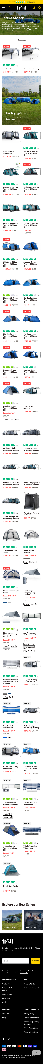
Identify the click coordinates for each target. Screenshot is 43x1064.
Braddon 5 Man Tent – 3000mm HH (10, 372)
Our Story (5, 1013)
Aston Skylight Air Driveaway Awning (11, 517)
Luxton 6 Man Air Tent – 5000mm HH (30, 225)
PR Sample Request (31, 988)
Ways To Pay (7, 994)
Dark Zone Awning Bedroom (31, 514)
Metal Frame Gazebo (28, 551)
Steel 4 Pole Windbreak (8, 727)
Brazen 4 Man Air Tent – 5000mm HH (30, 153)
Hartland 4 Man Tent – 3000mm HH (30, 300)
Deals (4, 1002)
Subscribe (35, 960)
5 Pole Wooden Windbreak (30, 803)
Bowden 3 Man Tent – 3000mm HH (30, 372)
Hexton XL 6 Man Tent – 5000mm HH (10, 300)
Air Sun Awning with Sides (9, 152)
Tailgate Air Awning (28, 407)
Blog (4, 1017)
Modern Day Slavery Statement (31, 1022)
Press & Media (29, 984)
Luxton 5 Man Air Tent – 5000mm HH (10, 225)
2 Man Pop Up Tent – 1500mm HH (10, 848)
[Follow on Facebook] (3, 1039)
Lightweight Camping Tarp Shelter (29, 593)
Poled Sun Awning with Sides (10, 767)
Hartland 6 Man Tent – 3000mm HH (10, 336)
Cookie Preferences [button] (31, 1017)
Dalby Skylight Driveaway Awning (31, 727)
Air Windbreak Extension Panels (10, 803)
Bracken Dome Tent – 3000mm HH (10, 408)
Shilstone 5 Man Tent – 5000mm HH (10, 264)
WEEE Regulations (31, 1028)
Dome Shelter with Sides (11, 592)
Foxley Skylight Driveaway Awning (11, 449)
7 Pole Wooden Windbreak (30, 847)
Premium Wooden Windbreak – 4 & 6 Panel (10, 681)
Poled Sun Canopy (31, 69)
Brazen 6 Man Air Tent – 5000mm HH (10, 189)
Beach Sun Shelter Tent (11, 887)
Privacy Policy (24, 973)
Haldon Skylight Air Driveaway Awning (31, 483)
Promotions (6, 998)
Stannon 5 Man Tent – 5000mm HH (30, 264)
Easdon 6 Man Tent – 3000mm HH (30, 336)
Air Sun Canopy (9, 69)
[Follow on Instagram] (8, 1039)
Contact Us (6, 984)
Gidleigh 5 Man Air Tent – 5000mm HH (31, 189)
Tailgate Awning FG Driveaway (30, 680)
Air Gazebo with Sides (10, 551)
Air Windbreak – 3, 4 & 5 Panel (30, 634)
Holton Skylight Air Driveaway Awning (11, 483)
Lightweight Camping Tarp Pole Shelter (11, 635)
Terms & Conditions (31, 1032)
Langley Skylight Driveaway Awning (31, 449)
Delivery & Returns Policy (9, 989)
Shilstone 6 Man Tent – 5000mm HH (30, 768)
